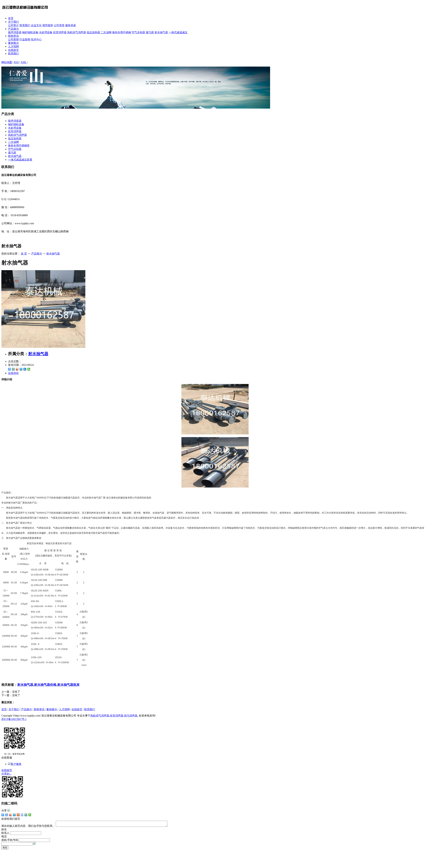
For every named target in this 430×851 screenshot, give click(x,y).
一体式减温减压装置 (20, 159)
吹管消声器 (60, 32)
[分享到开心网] (18, 815)
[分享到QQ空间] (13, 369)
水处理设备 (45, 32)
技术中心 (36, 39)
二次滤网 (106, 32)
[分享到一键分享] (6, 815)
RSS (16, 62)
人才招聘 (13, 46)
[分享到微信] (28, 369)
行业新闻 (24, 39)
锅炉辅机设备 (30, 32)
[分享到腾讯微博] (21, 369)
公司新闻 (13, 39)
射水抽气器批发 (68, 684)
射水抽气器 (161, 32)
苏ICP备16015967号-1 (14, 719)
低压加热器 (93, 32)
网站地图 (6, 62)
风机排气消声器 (76, 32)
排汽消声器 (130, 715)
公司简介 (13, 25)
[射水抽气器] (43, 346)
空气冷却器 (138, 32)
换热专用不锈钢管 (19, 145)
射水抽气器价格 (45, 684)
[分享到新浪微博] (17, 369)
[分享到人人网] (25, 369)
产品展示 (13, 28)
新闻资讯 (13, 35)
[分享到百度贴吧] (22, 815)
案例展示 (13, 43)
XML (24, 62)
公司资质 (59, 25)
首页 (10, 18)
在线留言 (13, 50)
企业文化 (36, 25)
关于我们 (13, 21)
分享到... (6, 773)
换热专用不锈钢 (121, 32)
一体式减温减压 (178, 32)
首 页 (24, 253)
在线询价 (13, 373)
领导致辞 (47, 25)
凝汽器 (150, 32)
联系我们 (24, 25)
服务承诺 (70, 25)
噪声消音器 (15, 32)
